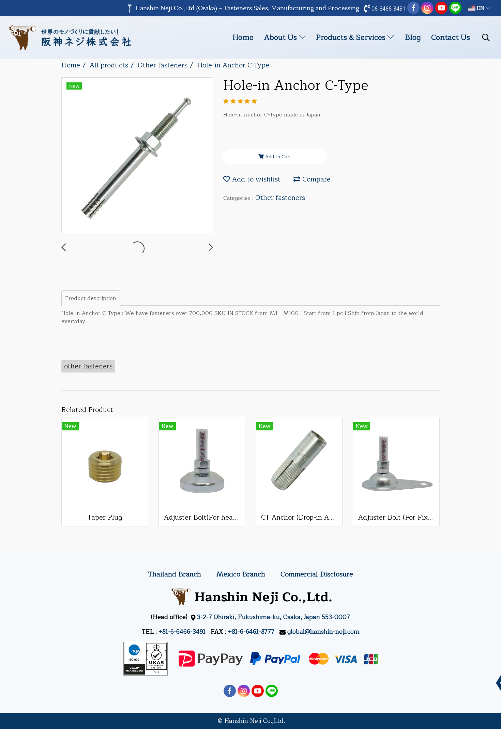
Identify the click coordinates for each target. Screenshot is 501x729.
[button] (486, 37)
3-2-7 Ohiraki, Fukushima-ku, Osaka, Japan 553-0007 (273, 617)
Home (243, 37)
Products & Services (352, 37)
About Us (281, 37)
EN (480, 8)
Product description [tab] (90, 298)
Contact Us (450, 37)
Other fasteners (280, 197)
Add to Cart (277, 157)
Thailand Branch (174, 574)
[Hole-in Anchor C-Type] (137, 156)
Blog (413, 37)
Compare (315, 179)
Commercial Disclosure (316, 574)
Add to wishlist (255, 179)
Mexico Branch (240, 574)
